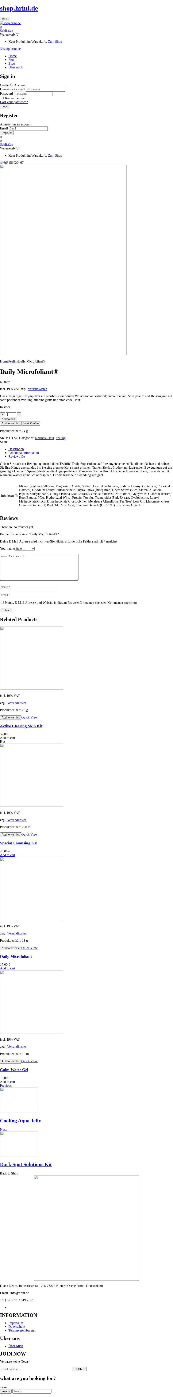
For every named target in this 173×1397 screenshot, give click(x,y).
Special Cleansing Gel (18, 843)
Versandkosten (37, 389)
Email (4, 128)
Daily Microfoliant (16, 956)
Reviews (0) (16, 456)
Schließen (6, 30)
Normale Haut (44, 438)
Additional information (23, 453)
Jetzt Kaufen (31, 423)
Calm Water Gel (14, 1070)
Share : (4, 442)
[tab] (90, 449)
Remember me (14, 98)
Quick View (29, 717)
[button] (86, 27)
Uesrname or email (12, 89)
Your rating (7, 548)
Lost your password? (14, 102)
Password (6, 93)
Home (4, 361)
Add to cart (8, 419)
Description (16, 449)
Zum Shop (55, 41)
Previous (6, 1085)
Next (3, 1129)
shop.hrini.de (19, 8)
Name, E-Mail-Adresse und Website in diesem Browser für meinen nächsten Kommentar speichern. (71, 602)
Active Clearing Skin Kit (21, 726)
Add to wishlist (11, 423)
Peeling (13, 361)
